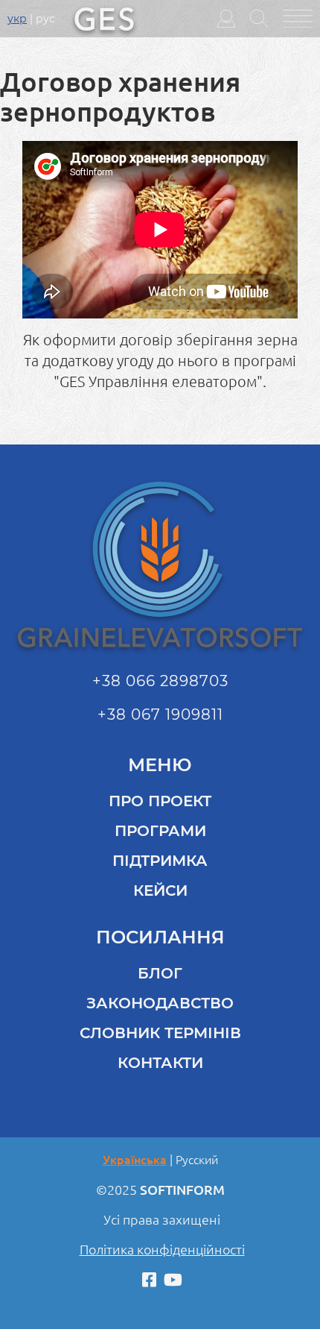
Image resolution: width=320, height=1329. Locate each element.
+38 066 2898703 (160, 681)
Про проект (160, 801)
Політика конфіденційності (162, 1249)
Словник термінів (160, 1033)
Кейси (160, 890)
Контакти (160, 1063)
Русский (197, 1159)
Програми (160, 831)
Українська (135, 1159)
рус (45, 18)
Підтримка (160, 861)
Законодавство (160, 1003)
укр (17, 18)
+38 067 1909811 (160, 714)
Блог (160, 973)
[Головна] (104, 17)
